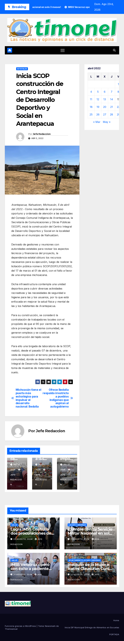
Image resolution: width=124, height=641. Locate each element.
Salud (14, 525)
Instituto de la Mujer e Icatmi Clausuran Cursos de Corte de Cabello (90, 568)
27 (104, 114)
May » (106, 122)
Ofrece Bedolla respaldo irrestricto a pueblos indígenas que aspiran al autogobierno (56, 398)
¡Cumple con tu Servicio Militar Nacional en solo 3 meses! (90, 533)
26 (97, 114)
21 (111, 107)
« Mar (96, 122)
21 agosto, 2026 (80, 539)
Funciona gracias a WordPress (21, 626)
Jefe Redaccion (42, 134)
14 (111, 99)
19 (98, 107)
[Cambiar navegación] (63, 50)
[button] (114, 50)
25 (91, 114)
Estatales (22, 69)
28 (111, 114)
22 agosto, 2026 (23, 539)
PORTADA (114, 634)
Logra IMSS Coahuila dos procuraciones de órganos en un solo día (32, 533)
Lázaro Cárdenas (77, 525)
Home (116, 620)
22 (118, 107)
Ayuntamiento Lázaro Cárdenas (84, 560)
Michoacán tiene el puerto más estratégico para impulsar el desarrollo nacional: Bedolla (28, 398)
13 (104, 99)
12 (98, 99)
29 (118, 114)
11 (91, 99)
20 (104, 107)
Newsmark (50, 626)
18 (91, 107)
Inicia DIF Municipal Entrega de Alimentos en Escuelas (92, 627)
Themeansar (11, 629)
